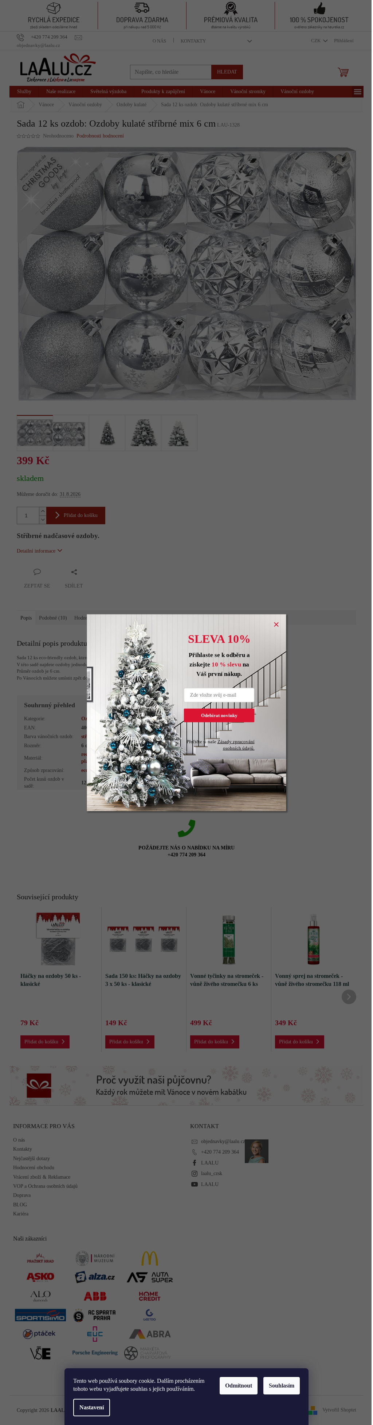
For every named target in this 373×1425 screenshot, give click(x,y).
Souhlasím (281, 1385)
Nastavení (91, 1407)
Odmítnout (238, 1385)
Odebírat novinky (219, 715)
